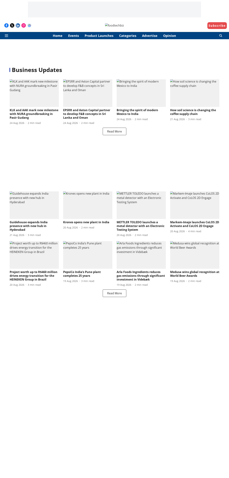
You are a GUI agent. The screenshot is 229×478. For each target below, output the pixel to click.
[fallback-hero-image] (34, 93)
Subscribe (217, 26)
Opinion (169, 35)
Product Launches (99, 35)
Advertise (149, 35)
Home (57, 35)
